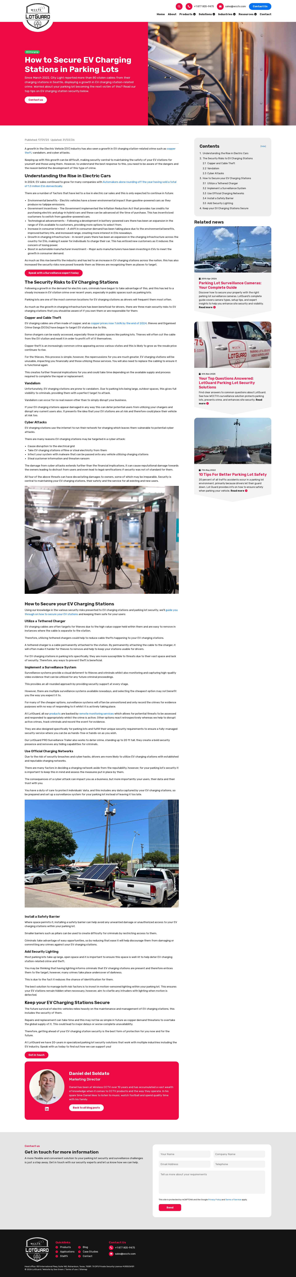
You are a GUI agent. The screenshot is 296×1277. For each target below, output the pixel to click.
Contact (87, 1256)
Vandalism (211, 168)
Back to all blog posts (86, 1107)
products (55, 713)
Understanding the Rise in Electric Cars (224, 153)
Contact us (36, 99)
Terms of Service (233, 1199)
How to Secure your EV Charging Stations (225, 178)
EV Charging (32, 52)
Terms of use (72, 1269)
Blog (85, 1247)
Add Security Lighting (218, 203)
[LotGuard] (38, 16)
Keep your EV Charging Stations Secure (224, 208)
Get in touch (37, 1054)
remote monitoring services (96, 713)
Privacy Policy (214, 1199)
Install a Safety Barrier (218, 198)
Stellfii (64, 1256)
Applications (67, 1251)
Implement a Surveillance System (224, 188)
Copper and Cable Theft (219, 163)
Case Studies (90, 1251)
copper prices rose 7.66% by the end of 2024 (119, 323)
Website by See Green (53, 1269)
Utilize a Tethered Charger (220, 183)
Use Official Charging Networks (223, 193)
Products (65, 1247)
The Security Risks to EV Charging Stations (226, 158)
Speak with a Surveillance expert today (54, 272)
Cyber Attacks (213, 173)
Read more (205, 307)
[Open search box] (179, 6)
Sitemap (83, 1269)
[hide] (263, 146)
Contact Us (260, 6)
